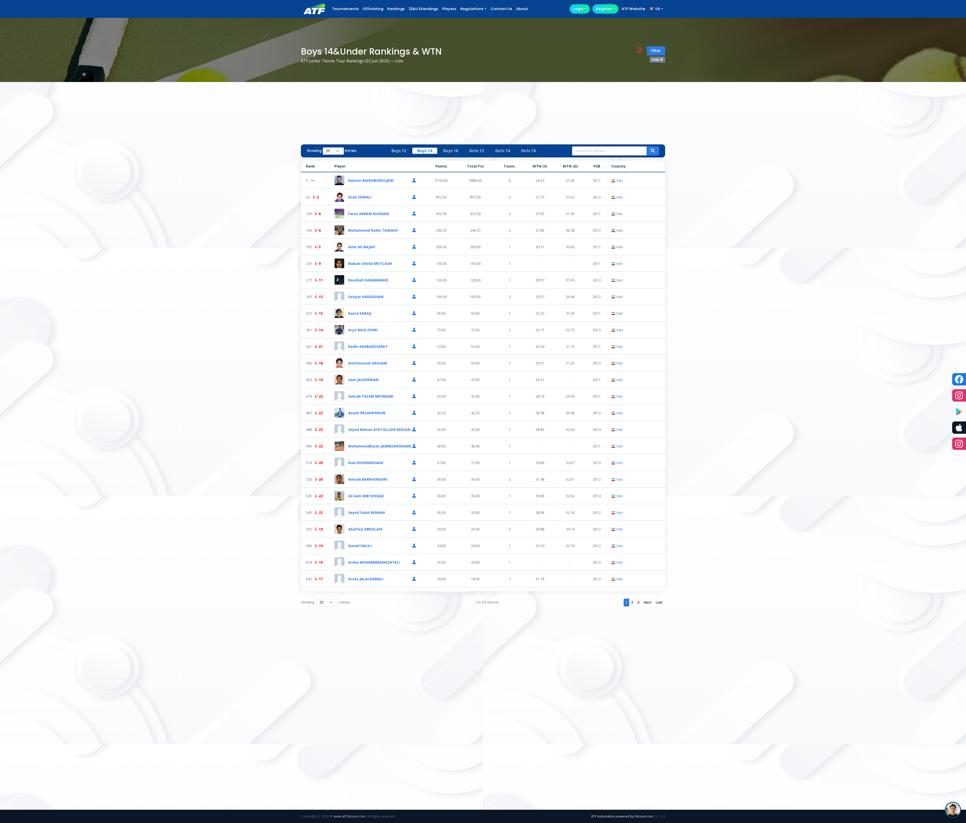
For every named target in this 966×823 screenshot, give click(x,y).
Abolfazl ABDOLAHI (365, 529)
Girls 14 (502, 150)
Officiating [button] (373, 8)
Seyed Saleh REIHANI (366, 512)
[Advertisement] (483, 104)
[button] (656, 9)
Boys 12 (398, 150)
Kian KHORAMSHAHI (365, 462)
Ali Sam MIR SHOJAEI (366, 495)
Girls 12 (476, 150)
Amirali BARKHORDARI (367, 479)
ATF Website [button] (633, 8)
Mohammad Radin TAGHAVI (373, 230)
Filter (656, 51)
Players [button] (449, 8)
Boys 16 (450, 150)
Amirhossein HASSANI (367, 363)
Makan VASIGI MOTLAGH (370, 263)
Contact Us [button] (501, 8)
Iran (619, 180)
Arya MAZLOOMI (362, 329)
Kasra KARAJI (359, 313)
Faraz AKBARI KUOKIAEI (368, 213)
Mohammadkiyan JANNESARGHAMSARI (379, 446)
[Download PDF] (639, 51)
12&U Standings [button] (423, 8)
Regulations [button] (472, 8)
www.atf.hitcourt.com (350, 816)
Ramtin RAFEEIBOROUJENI (370, 180)
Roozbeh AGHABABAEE (368, 280)
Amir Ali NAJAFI (361, 246)
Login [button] (578, 8)
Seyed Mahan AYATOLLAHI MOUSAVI (379, 429)
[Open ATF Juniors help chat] (953, 810)
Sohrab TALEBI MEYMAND (370, 396)
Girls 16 (528, 150)
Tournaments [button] (345, 8)
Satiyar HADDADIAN (365, 296)
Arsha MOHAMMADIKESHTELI (374, 562)
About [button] (522, 8)
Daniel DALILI (360, 545)
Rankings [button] (396, 8)
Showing (314, 150)
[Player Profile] (414, 180)
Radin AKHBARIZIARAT (368, 346)
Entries (350, 150)
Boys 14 (424, 150)
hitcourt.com (644, 816)
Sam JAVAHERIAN (363, 379)
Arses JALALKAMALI (365, 579)
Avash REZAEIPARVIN (366, 412)
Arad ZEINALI (359, 197)
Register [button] (604, 8)
